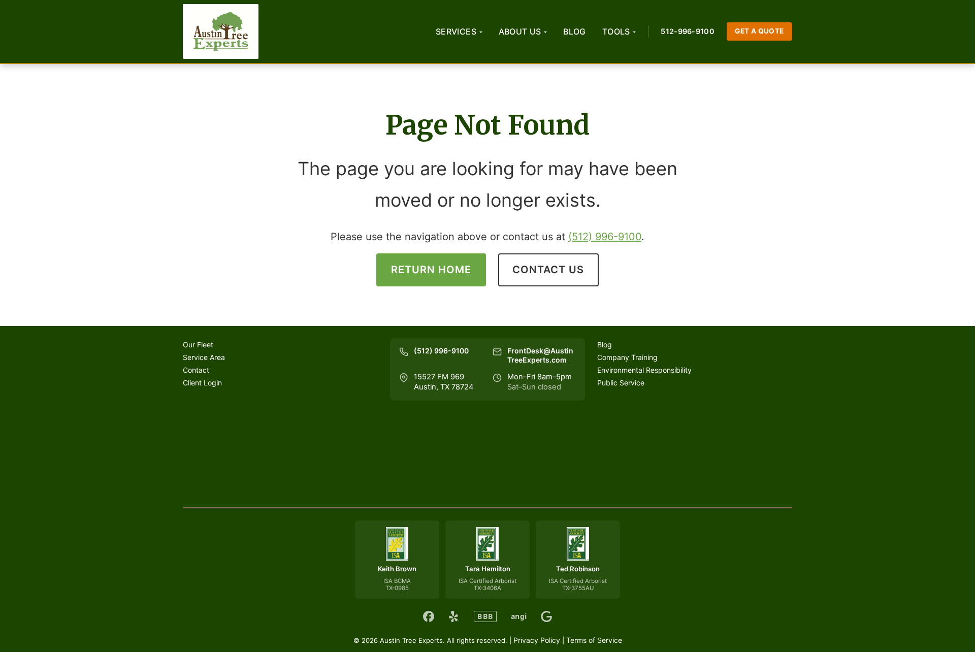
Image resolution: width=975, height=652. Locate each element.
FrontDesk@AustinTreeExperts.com (540, 355)
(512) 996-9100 (604, 237)
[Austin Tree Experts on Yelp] (454, 616)
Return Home (431, 270)
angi (519, 616)
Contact (196, 370)
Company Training (627, 357)
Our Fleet (198, 344)
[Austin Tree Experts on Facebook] (428, 616)
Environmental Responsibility (644, 370)
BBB (485, 616)
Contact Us (548, 270)
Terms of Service (594, 640)
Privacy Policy (536, 640)
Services (456, 31)
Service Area (204, 357)
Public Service (620, 382)
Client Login (202, 382)
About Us (520, 31)
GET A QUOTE (759, 31)
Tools (616, 31)
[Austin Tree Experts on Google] (546, 616)
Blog (574, 31)
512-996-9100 (687, 31)
